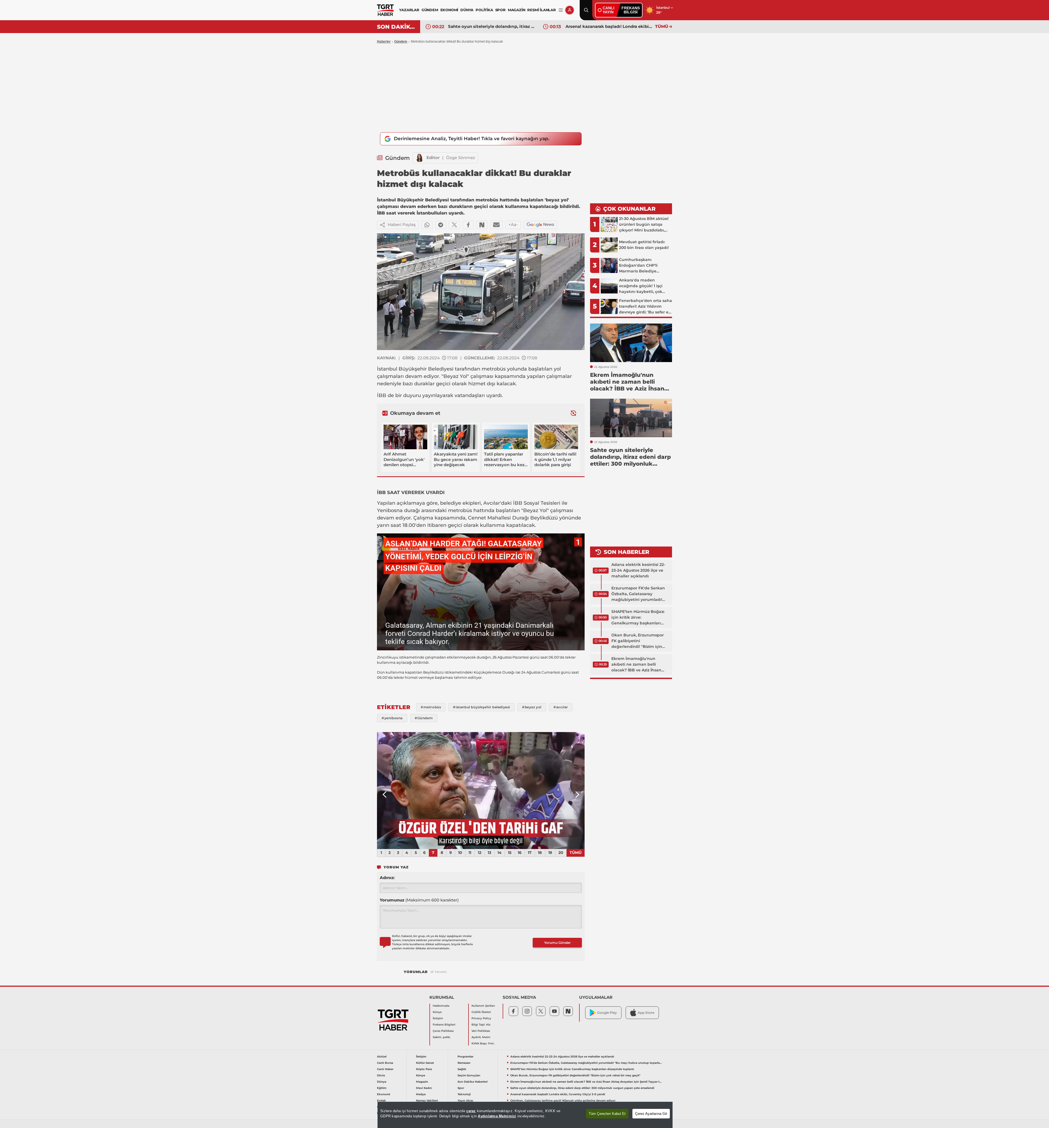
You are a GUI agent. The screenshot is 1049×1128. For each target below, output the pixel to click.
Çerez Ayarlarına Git (651, 1114)
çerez (471, 1111)
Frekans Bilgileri (444, 1024)
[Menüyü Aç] (561, 10)
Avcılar (491, 503)
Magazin (422, 1081)
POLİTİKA (484, 10)
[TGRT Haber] (385, 10)
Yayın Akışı (465, 1100)
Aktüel (382, 1056)
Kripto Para (424, 1069)
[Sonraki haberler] (573, 413)
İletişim (438, 1018)
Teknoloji (464, 1094)
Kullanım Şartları (483, 1005)
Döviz (381, 1075)
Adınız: (387, 877)
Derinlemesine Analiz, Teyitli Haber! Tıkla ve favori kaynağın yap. (471, 138)
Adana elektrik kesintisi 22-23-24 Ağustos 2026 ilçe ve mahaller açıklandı (638, 570)
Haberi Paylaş (402, 224)
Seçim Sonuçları (469, 1075)
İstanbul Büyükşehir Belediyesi (415, 369)
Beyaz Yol (455, 376)
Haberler (384, 41)
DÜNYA (466, 10)
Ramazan (464, 1063)
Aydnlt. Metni (481, 1037)
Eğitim (381, 1088)
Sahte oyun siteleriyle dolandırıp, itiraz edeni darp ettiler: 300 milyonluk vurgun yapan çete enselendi (582, 1088)
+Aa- (513, 224)
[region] (525, 1115)
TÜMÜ (661, 26)
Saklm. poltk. (441, 1037)
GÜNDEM (430, 10)
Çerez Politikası (443, 1031)
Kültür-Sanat (425, 1063)
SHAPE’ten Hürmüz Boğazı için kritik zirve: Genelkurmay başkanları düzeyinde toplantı (637, 617)
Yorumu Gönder (557, 943)
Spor (461, 1088)
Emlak (381, 1100)
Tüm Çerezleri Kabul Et (607, 1114)
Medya (421, 1094)
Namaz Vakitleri (427, 1100)
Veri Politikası (481, 1031)
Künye (437, 1012)
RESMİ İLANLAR (541, 10)
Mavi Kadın (424, 1088)
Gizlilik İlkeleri (481, 1012)
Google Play (607, 1012)
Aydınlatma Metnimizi (497, 1116)
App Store (646, 1012)
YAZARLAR (409, 10)
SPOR (500, 10)
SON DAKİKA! (396, 27)
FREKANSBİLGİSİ (630, 10)
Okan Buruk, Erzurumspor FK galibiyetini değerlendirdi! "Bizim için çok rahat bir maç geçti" (637, 641)
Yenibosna (390, 510)
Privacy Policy (481, 1018)
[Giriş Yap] (569, 10)
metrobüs (494, 369)
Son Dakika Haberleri (473, 1081)
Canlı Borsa (385, 1063)
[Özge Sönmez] (420, 158)
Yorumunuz (419, 900)
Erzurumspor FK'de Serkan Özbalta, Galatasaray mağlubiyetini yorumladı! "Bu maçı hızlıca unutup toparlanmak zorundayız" (638, 594)
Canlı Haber (385, 1069)
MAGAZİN (516, 10)
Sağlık (462, 1069)
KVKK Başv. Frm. (483, 1043)
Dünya (381, 1081)
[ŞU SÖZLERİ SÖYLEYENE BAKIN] (481, 790)
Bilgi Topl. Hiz (481, 1024)
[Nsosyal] (481, 225)
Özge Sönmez (460, 157)
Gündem (400, 41)
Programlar (465, 1056)
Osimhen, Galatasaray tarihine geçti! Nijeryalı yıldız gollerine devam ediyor (608, 26)
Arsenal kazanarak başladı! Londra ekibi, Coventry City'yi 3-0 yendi (491, 26)
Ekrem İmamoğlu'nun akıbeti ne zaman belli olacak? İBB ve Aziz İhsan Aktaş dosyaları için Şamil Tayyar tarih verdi (636, 664)
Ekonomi (383, 1094)
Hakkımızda (441, 1005)
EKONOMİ (449, 10)
